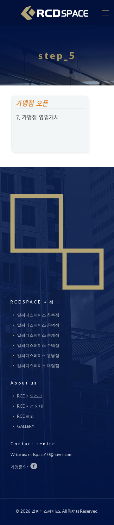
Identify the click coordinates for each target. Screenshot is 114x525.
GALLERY (25, 426)
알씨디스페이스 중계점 (38, 335)
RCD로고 (25, 416)
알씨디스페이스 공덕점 (38, 325)
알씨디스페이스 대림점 (38, 365)
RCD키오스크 (29, 395)
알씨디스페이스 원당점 (38, 355)
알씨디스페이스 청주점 (38, 314)
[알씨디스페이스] (57, 12)
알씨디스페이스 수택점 (38, 345)
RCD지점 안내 (30, 406)
